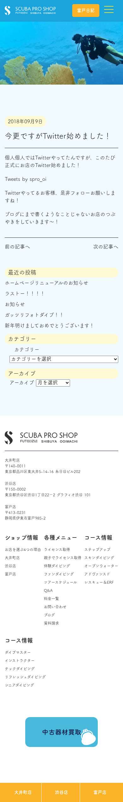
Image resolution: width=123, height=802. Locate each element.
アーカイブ (21, 382)
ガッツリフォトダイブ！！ (34, 314)
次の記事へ (105, 246)
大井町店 (23, 792)
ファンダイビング (59, 574)
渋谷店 (61, 792)
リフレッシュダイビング (25, 677)
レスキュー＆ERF (99, 582)
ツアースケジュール (60, 582)
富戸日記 (86, 10)
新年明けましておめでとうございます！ (49, 325)
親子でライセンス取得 (62, 558)
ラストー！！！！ (25, 293)
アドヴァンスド (97, 574)
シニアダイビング (19, 685)
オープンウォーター (101, 566)
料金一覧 (51, 598)
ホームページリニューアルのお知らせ (46, 282)
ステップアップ (97, 549)
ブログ (49, 615)
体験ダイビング (57, 566)
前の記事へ (17, 246)
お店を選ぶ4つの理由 (23, 549)
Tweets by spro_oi (25, 178)
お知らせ (15, 304)
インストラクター (20, 660)
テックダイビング (20, 669)
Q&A (48, 590)
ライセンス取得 (57, 549)
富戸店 (100, 792)
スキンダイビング (99, 558)
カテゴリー (26, 349)
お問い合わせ (55, 607)
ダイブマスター (18, 652)
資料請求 (51, 623)
